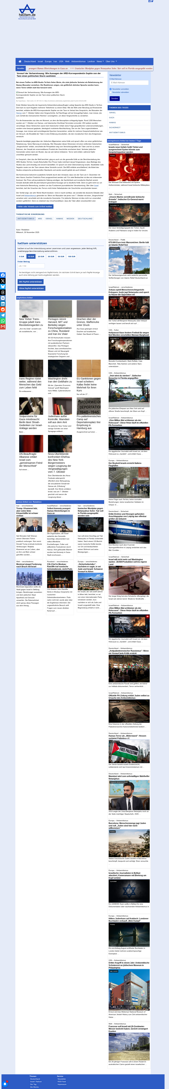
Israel (40, 61)
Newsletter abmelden (120, 92)
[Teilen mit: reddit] (3, 309)
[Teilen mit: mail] (3, 326)
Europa (48, 61)
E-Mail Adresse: (116, 79)
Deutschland (30, 61)
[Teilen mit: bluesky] (3, 286)
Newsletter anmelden (120, 89)
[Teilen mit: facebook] (3, 275)
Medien (70, 218)
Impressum (62, 1084)
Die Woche (34, 1087)
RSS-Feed (62, 1082)
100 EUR (71, 256)
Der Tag (33, 1084)
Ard (40, 218)
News (99, 61)
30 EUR (51, 256)
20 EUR (41, 256)
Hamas (19, 113)
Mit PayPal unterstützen (30, 281)
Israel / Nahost (36, 1082)
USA (61, 61)
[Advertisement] (84, 39)
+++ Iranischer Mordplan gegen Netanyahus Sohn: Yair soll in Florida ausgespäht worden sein (91, 68)
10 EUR (31, 256)
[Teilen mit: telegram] (3, 315)
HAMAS (112, 123)
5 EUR (21, 256)
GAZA (111, 118)
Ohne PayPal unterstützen (31, 288)
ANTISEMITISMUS (117, 132)
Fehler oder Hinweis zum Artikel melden (35, 206)
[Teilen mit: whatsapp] (3, 321)
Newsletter (62, 1079)
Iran (55, 61)
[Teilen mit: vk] (3, 298)
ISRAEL (112, 113)
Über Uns (110, 61)
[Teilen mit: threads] (3, 292)
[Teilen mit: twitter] (3, 281)
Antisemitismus (78, 61)
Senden (114, 98)
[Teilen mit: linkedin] (3, 304)
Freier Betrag (24, 261)
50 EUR (61, 256)
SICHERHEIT (115, 128)
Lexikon (91, 61)
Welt (67, 61)
